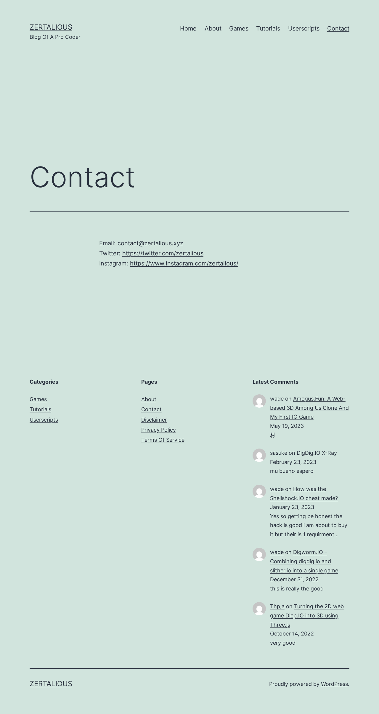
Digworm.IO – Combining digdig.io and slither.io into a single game (304, 561)
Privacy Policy (158, 430)
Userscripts (303, 28)
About (213, 28)
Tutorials (268, 28)
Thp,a (277, 606)
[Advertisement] (189, 93)
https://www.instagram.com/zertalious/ (184, 263)
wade (277, 489)
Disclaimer (154, 420)
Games (238, 28)
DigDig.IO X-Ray (317, 453)
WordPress (334, 684)
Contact (338, 28)
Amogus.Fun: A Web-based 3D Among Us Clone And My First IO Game (309, 408)
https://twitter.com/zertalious (162, 253)
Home (188, 28)
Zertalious (51, 27)
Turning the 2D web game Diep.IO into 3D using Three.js (307, 615)
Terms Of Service (162, 440)
